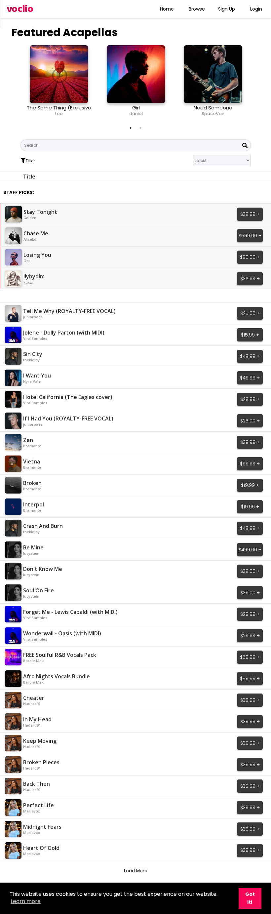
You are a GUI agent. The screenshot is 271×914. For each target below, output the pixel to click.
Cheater (33, 697)
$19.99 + (250, 485)
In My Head (37, 719)
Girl (136, 107)
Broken (32, 483)
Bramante (32, 445)
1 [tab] (130, 128)
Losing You (37, 254)
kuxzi (28, 282)
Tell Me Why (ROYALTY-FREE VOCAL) (69, 311)
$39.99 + (250, 214)
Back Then (36, 783)
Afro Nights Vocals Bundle (56, 676)
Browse (197, 9)
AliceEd (29, 239)
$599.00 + (250, 235)
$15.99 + (250, 335)
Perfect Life (38, 805)
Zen (28, 440)
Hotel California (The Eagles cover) (67, 397)
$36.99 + (250, 278)
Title (29, 176)
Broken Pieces (41, 762)
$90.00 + (250, 257)
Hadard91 (32, 703)
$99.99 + (250, 463)
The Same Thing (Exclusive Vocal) (59, 110)
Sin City (32, 354)
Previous (15, 83)
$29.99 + (250, 399)
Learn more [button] (26, 901)
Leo (59, 113)
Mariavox (31, 811)
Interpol (33, 504)
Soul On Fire (38, 590)
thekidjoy (31, 359)
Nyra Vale (32, 381)
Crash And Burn (43, 526)
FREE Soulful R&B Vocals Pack (59, 654)
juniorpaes (33, 316)
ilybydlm (34, 276)
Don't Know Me (42, 569)
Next (255, 83)
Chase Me (35, 233)
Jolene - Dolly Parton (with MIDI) (63, 332)
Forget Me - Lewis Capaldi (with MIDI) (70, 612)
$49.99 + (250, 356)
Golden (29, 217)
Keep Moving (40, 740)
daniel (136, 113)
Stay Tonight (40, 212)
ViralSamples (35, 338)
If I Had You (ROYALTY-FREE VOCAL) (68, 418)
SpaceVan (213, 113)
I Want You (37, 375)
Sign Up (226, 9)
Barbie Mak (33, 660)
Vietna (31, 461)
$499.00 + (250, 549)
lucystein (31, 553)
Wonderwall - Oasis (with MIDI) (62, 633)
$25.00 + (250, 313)
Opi (26, 260)
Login (256, 9)
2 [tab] (140, 128)
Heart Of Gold (41, 848)
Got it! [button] (250, 898)
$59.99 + (250, 657)
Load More (135, 871)
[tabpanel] (58, 83)
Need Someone (213, 107)
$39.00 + (250, 571)
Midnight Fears (42, 826)
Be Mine (33, 547)
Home (167, 9)
